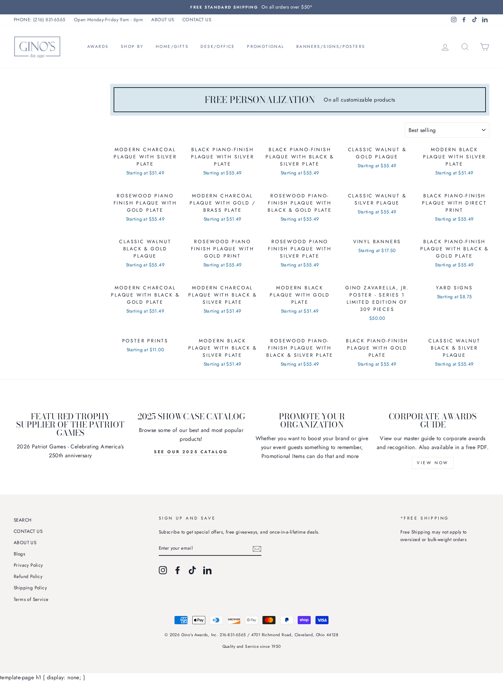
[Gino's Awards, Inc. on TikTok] (192, 570)
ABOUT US (162, 19)
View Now (433, 463)
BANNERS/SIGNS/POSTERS (330, 46)
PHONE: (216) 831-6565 (39, 19)
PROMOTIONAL (265, 46)
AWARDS (97, 46)
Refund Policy (28, 576)
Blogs (19, 553)
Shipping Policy (30, 587)
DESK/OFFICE (218, 46)
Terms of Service (31, 599)
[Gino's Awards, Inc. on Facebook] (177, 570)
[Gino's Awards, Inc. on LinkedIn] (207, 570)
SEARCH (22, 519)
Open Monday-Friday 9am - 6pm (108, 19)
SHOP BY (132, 46)
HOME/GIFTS (172, 46)
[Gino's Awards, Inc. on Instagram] (163, 570)
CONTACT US (196, 19)
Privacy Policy (28, 565)
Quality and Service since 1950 (251, 646)
